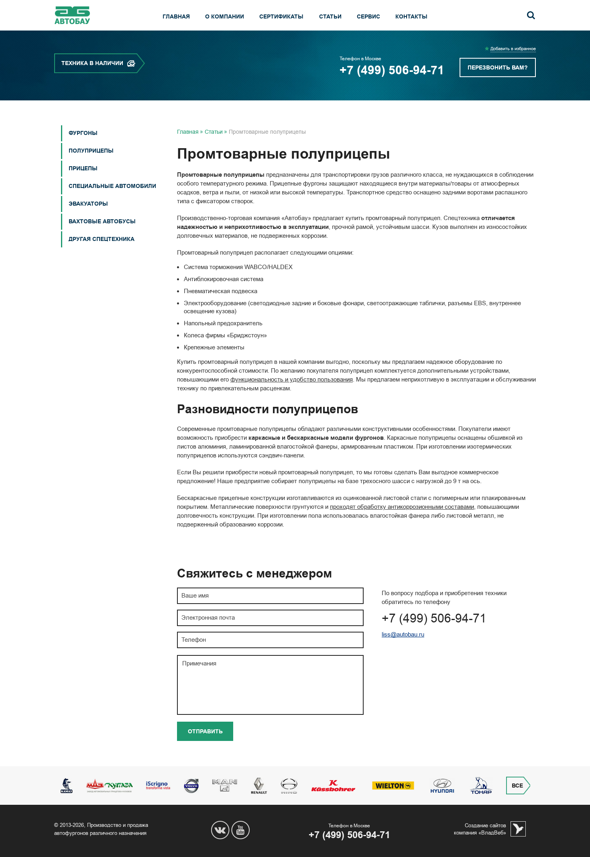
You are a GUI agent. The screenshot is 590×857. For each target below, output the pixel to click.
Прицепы (83, 168)
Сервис (368, 16)
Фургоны (83, 133)
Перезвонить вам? (498, 67)
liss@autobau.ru (403, 634)
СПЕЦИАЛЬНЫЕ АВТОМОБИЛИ (112, 186)
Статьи (330, 16)
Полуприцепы (91, 151)
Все (517, 786)
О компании (224, 16)
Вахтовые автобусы (102, 221)
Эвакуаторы (88, 204)
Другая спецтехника (101, 239)
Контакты (411, 16)
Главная (176, 16)
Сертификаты (281, 16)
